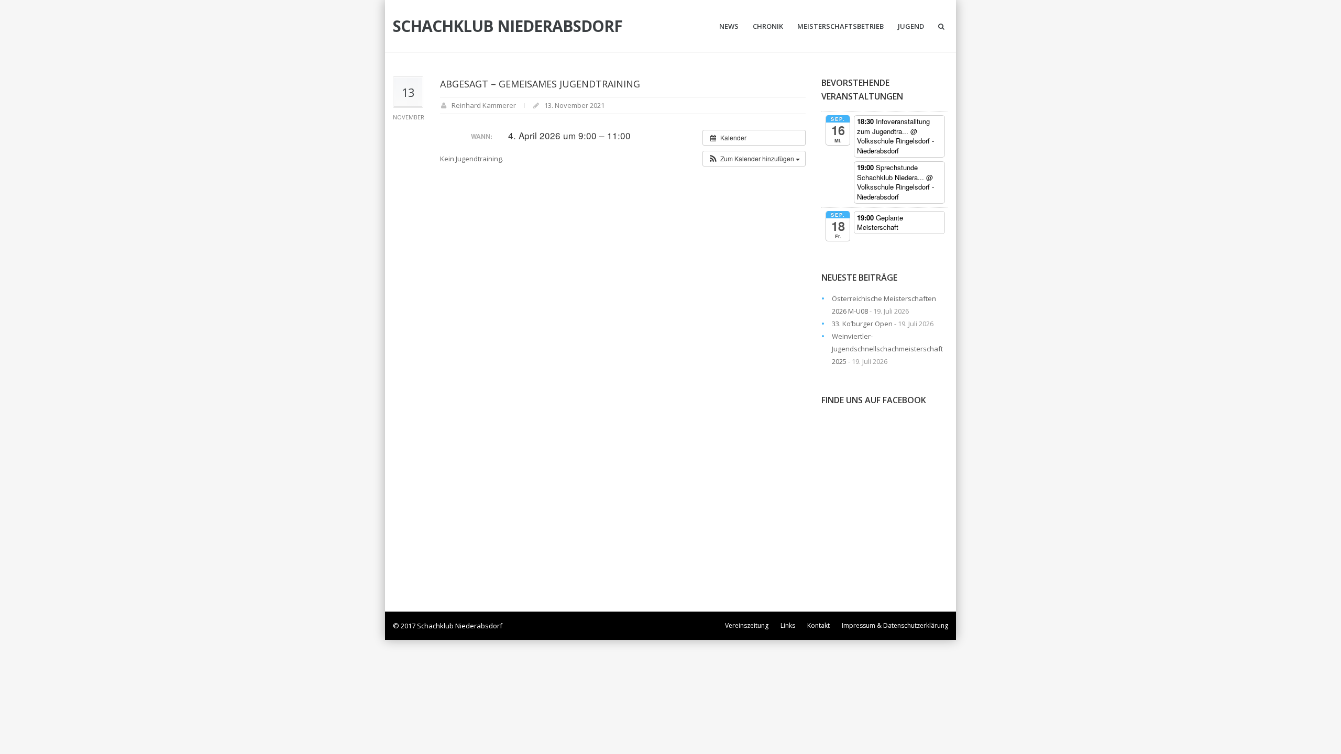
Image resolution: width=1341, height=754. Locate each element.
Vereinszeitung (746, 625)
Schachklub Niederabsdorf (507, 26)
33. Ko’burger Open (862, 323)
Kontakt (818, 625)
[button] (754, 158)
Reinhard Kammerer (484, 105)
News (729, 26)
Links (788, 625)
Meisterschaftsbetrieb (840, 26)
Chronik (768, 26)
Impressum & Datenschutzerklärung (895, 625)
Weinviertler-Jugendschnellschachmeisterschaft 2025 (887, 348)
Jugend (911, 26)
